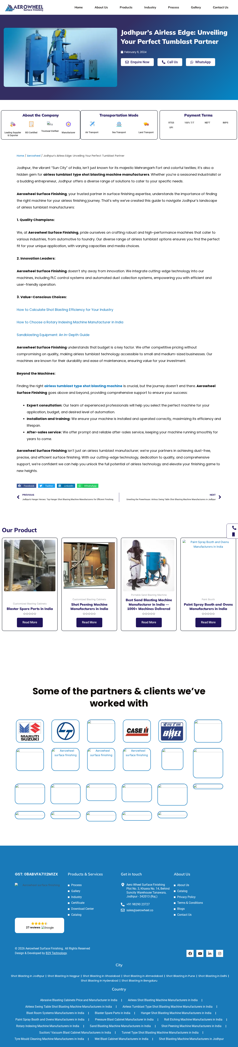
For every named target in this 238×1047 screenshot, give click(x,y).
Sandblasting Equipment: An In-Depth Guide (53, 334)
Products (126, 7)
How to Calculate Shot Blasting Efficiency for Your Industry (65, 309)
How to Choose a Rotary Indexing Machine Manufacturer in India (70, 322)
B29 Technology (56, 953)
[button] (26, 486)
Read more (29, 622)
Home (79, 7)
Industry (150, 7)
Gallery (196, 7)
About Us (101, 7)
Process (173, 7)
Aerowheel (34, 156)
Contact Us (220, 7)
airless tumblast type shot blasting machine (83, 386)
